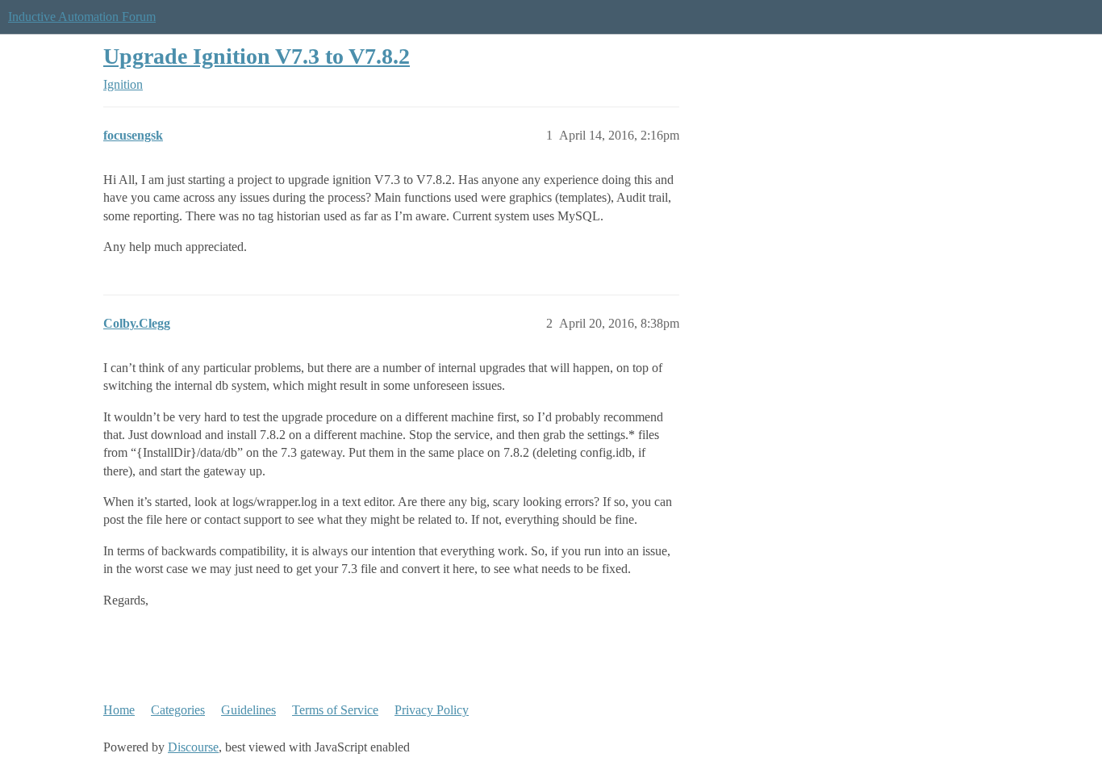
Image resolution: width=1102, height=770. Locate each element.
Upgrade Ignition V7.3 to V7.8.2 (256, 56)
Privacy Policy (431, 710)
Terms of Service (335, 710)
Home (119, 710)
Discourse (193, 747)
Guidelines (248, 710)
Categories (178, 710)
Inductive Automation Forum (82, 16)
